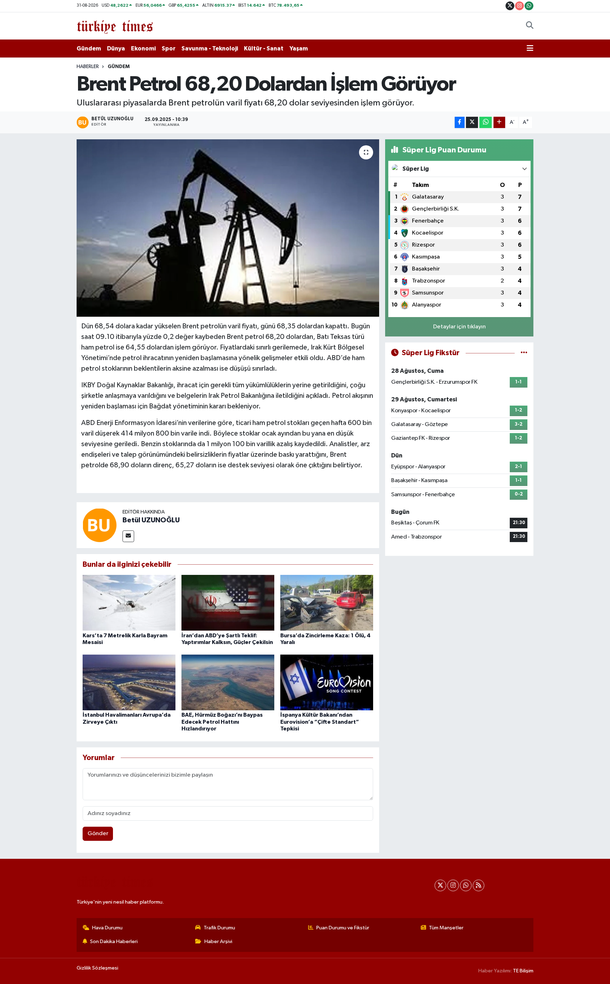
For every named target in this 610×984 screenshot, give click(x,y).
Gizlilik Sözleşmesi (97, 968)
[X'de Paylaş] (472, 122)
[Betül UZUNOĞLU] (99, 525)
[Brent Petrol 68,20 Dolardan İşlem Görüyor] (228, 227)
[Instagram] (453, 885)
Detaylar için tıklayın (459, 327)
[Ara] (529, 26)
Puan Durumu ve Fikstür (342, 927)
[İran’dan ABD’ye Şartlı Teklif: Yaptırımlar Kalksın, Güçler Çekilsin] (227, 603)
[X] (440, 885)
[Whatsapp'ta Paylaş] (485, 122)
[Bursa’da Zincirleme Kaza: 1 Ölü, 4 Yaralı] (326, 603)
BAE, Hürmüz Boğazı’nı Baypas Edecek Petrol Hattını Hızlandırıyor (222, 721)
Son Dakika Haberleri (114, 941)
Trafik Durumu (219, 927)
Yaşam (298, 48)
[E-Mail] (128, 536)
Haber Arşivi (218, 941)
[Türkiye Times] (115, 25)
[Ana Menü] (530, 48)
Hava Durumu (107, 927)
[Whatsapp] (466, 885)
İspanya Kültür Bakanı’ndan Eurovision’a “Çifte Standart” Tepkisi (319, 721)
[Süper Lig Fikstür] (524, 353)
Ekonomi (143, 48)
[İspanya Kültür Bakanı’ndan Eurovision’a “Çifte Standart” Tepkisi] (326, 682)
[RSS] (478, 885)
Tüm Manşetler (446, 927)
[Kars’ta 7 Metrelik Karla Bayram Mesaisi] (129, 603)
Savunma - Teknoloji (209, 48)
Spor (168, 48)
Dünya (116, 48)
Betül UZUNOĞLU (151, 520)
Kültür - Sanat (263, 48)
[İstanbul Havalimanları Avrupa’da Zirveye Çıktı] (129, 682)
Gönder (98, 834)
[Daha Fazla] (499, 122)
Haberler (88, 66)
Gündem (89, 48)
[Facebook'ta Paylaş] (460, 122)
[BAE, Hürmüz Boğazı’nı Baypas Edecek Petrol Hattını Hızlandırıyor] (227, 682)
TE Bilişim (523, 970)
